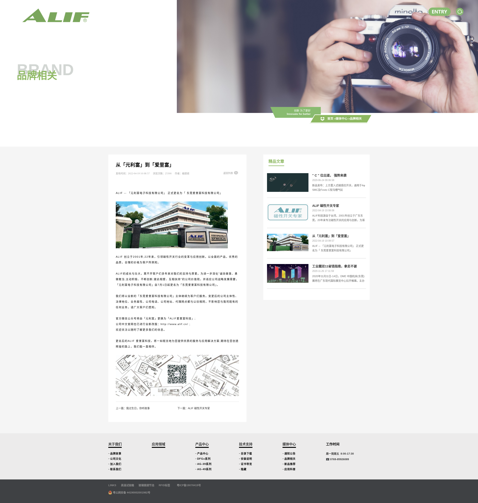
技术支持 (245, 444)
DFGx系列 (204, 458)
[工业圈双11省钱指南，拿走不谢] (287, 273)
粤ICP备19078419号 (189, 485)
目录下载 (246, 453)
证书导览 (246, 463)
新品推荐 (290, 463)
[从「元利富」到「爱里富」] (287, 242)
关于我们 (115, 444)
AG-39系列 (204, 463)
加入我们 (115, 463)
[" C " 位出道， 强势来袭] (287, 184)
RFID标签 (164, 485)
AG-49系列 (204, 469)
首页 (330, 118)
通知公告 (290, 453)
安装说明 (246, 458)
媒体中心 (341, 118)
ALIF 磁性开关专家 (199, 408)
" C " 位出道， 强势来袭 (329, 175)
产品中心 (202, 444)
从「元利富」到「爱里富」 (331, 236)
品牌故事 (115, 453)
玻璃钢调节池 (146, 485)
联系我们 (115, 469)
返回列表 (228, 173)
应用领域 (158, 444)
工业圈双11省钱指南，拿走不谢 (334, 266)
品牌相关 (356, 118)
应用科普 (290, 469)
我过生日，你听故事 (138, 408)
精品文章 (276, 161)
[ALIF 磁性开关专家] (287, 211)
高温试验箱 (127, 485)
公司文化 (115, 458)
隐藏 (243, 469)
